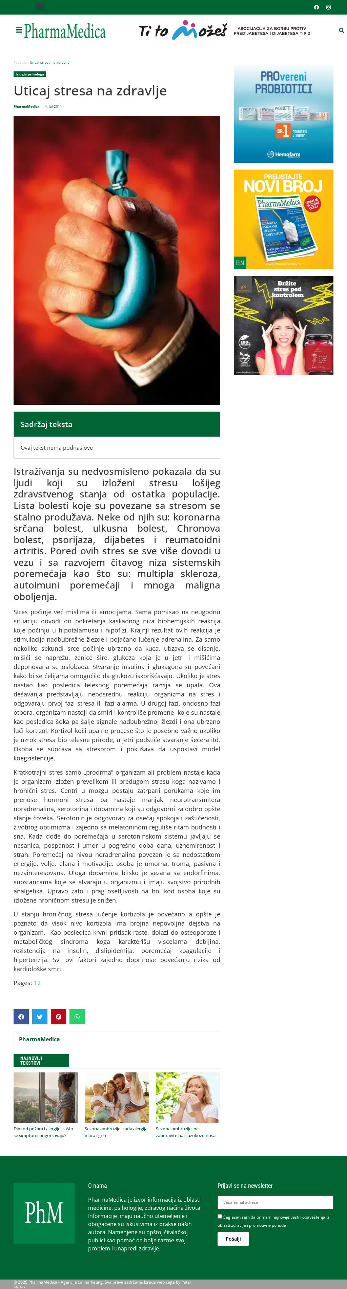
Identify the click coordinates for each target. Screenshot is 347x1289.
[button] (39, 5)
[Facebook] (316, 7)
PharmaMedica (39, 1039)
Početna (20, 62)
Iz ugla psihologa (30, 74)
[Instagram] (328, 7)
